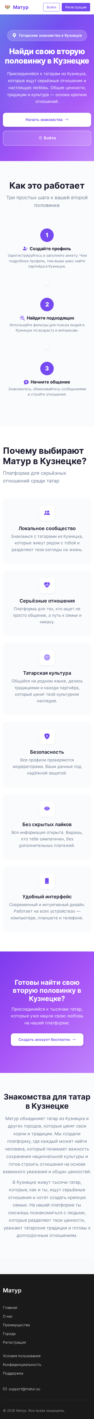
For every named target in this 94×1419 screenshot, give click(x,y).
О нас (8, 1316)
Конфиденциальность (22, 1364)
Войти (51, 7)
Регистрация (76, 7)
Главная (10, 1307)
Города (9, 1333)
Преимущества (16, 1325)
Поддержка (13, 1373)
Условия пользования (21, 1356)
